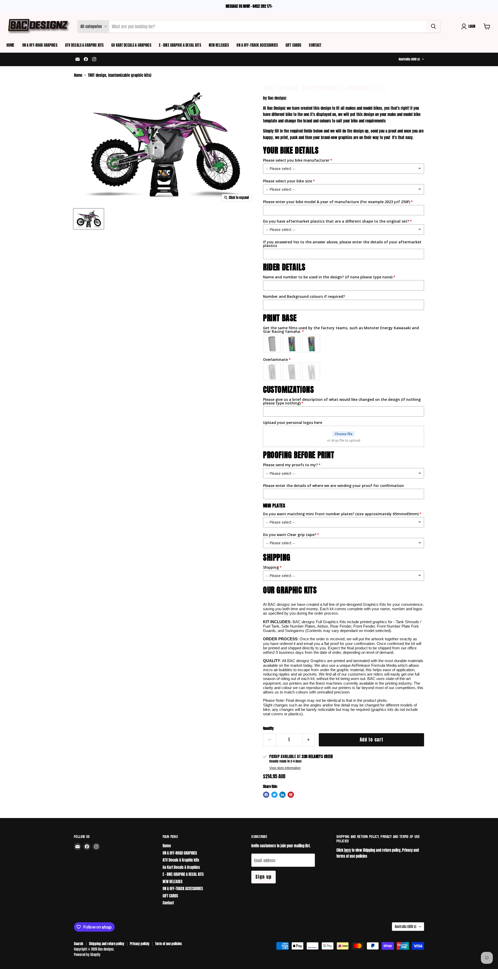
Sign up (263, 877)
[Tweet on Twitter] (274, 795)
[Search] (433, 26)
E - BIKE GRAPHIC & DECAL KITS (180, 45)
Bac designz (277, 98)
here (347, 850)
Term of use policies (168, 943)
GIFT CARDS (293, 45)
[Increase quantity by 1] (308, 739)
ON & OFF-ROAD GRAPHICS (39, 45)
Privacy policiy (139, 943)
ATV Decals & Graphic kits (84, 45)
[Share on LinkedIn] (282, 795)
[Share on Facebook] (266, 795)
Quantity (268, 728)
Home (10, 45)
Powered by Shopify (87, 954)
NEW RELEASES (219, 45)
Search (78, 943)
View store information (285, 768)
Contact (315, 45)
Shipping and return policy (106, 943)
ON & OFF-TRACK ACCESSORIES (257, 45)
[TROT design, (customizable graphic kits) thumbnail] (88, 219)
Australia (409, 59)
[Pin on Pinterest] (291, 795)
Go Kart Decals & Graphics (131, 45)
